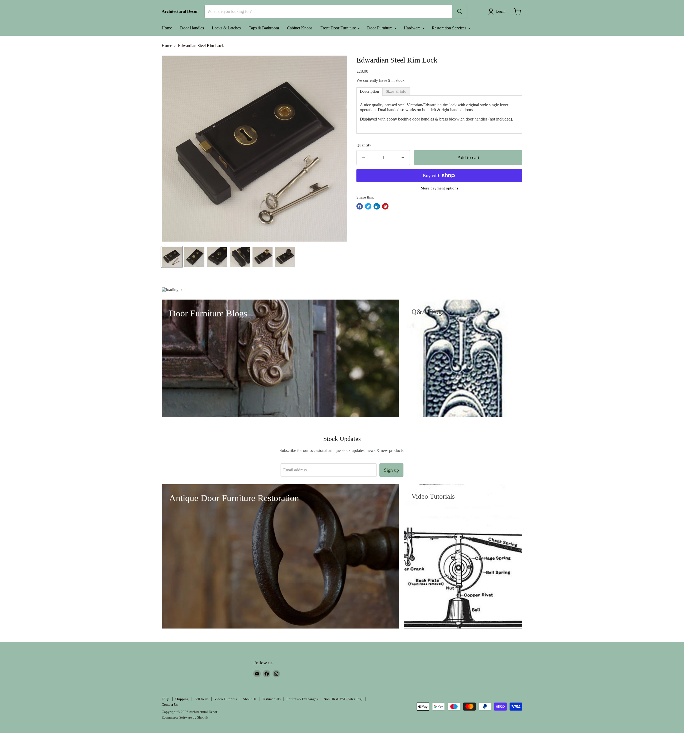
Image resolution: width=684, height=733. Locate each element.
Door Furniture (380, 28)
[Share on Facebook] (359, 206)
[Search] (459, 11)
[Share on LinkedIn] (377, 206)
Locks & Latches (226, 28)
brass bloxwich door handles (463, 119)
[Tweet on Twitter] (368, 206)
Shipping (182, 699)
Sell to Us (201, 699)
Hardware (413, 28)
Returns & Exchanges (302, 699)
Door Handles (192, 28)
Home (167, 28)
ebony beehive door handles (410, 119)
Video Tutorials (225, 699)
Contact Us (170, 705)
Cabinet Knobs (299, 28)
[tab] (369, 91)
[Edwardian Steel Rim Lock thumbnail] (171, 256)
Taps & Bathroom (264, 28)
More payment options (439, 188)
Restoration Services (449, 28)
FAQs (165, 699)
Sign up (391, 470)
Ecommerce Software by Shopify (185, 717)
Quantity (363, 145)
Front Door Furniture (338, 28)
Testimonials (271, 699)
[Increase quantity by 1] (403, 157)
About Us (249, 699)
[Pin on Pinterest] (385, 206)
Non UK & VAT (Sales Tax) (343, 699)
